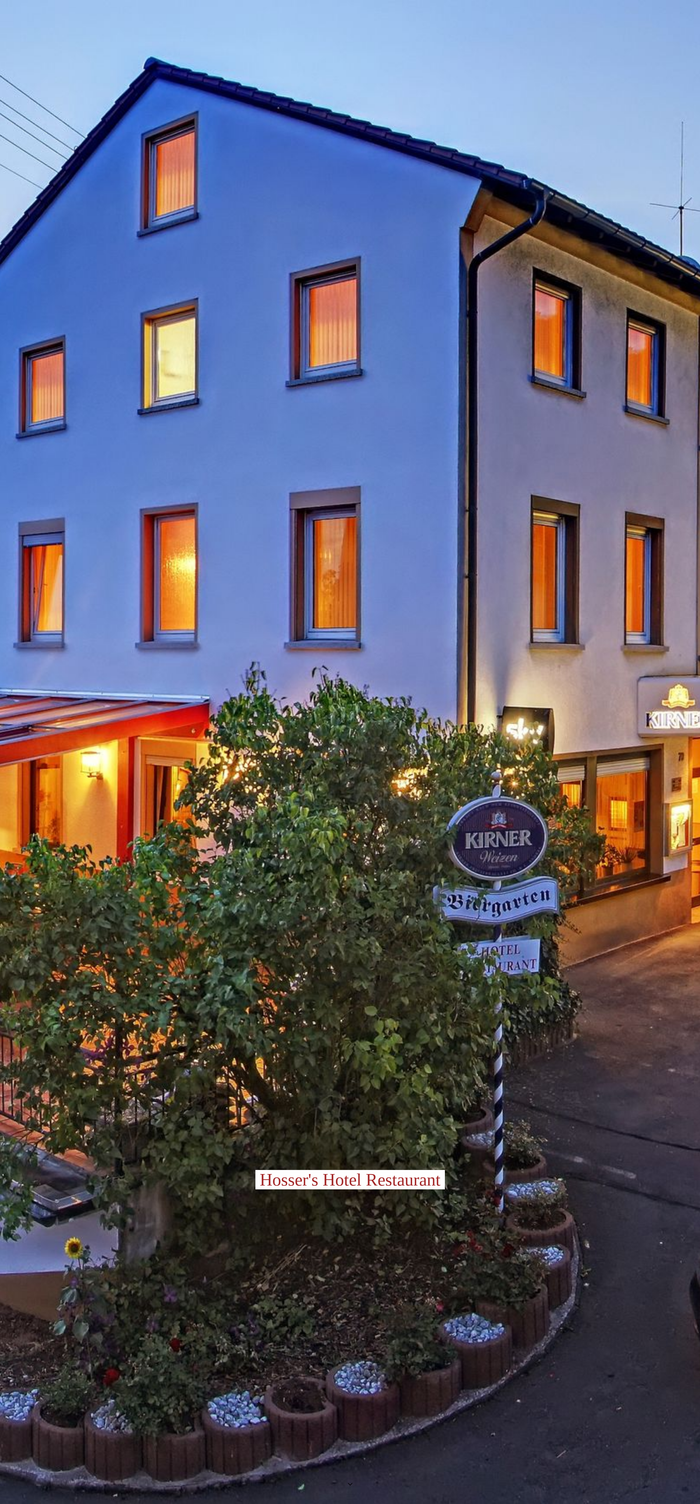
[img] (350, 752)
